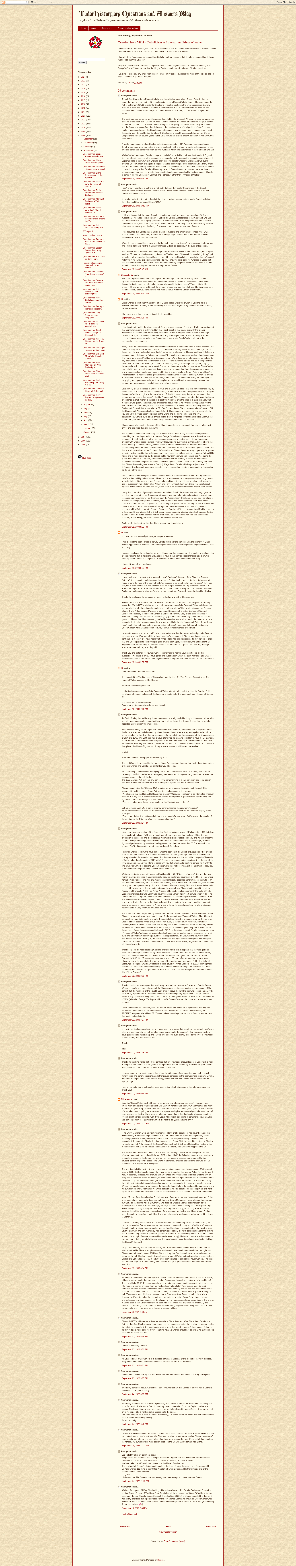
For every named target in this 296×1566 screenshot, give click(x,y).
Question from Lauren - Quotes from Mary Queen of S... (93, 250)
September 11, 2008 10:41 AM (135, 293)
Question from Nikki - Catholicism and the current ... (93, 300)
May (86, 416)
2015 (83, 108)
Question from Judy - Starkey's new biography (92, 315)
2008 (83, 135)
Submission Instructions (128, 28)
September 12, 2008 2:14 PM (135, 823)
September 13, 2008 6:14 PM (135, 1268)
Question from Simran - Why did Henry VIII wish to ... (93, 183)
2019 (83, 92)
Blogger (160, 1560)
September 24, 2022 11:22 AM (135, 1445)
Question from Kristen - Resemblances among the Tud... (94, 218)
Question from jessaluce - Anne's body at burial (94, 167)
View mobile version (168, 1532)
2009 (83, 131)
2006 (83, 441)
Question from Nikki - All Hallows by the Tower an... (94, 341)
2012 (83, 120)
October (87, 147)
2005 (83, 445)
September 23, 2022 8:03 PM (135, 1365)
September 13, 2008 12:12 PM (135, 1123)
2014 (83, 112)
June (86, 412)
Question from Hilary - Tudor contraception (93, 161)
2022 (83, 81)
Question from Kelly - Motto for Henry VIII (93, 226)
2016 (83, 104)
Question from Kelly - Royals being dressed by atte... (93, 397)
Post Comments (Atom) (174, 1541)
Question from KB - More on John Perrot (94, 257)
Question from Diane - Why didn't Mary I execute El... (92, 210)
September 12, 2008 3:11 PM (135, 976)
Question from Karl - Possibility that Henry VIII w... (93, 382)
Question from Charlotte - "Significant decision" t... (94, 274)
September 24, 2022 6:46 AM (135, 1424)
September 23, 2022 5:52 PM (135, 1349)
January (87, 432)
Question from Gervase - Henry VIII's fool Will (94, 389)
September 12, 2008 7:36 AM (135, 709)
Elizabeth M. (127, 275)
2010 (83, 127)
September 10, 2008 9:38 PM (135, 179)
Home (83, 28)
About (93, 28)
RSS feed (86, 458)
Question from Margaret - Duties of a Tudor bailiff (94, 201)
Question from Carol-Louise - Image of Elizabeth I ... (92, 332)
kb (122, 299)
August (87, 404)
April (86, 420)
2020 (83, 88)
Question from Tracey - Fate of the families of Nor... (94, 241)
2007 (83, 437)
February (88, 428)
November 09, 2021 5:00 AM (134, 1312)
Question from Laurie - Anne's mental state (93, 155)
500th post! (88, 231)
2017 (83, 100)
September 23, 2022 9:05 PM (135, 1378)
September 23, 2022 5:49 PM (135, 1336)
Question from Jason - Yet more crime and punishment (93, 282)
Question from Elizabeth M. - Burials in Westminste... (93, 323)
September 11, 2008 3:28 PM (135, 318)
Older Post (211, 1526)
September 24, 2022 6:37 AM (135, 1394)
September (89, 150)
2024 (83, 77)
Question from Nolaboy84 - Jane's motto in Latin (94, 348)
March (87, 424)
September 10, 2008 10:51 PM (135, 206)
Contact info (107, 28)
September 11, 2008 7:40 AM (135, 269)
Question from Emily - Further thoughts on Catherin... (93, 192)
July (86, 408)
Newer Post (125, 1526)
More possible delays (92, 235)
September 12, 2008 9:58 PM (135, 1093)
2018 (83, 96)
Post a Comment (129, 1514)
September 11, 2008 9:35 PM (135, 568)
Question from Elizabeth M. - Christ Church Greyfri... (93, 356)
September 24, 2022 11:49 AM (135, 1481)
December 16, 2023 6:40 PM (134, 1508)
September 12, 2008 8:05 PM (135, 1052)
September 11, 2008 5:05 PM (135, 527)
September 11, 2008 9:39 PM (135, 662)
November (88, 143)
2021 (83, 84)
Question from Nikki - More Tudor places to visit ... (93, 373)
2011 (83, 124)
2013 (83, 116)
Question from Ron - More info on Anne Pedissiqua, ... (92, 365)
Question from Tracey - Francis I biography (93, 307)
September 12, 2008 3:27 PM (135, 1020)
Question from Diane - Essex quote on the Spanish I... (93, 175)
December (88, 139)
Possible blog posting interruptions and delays (92, 265)
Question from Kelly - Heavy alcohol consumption (92, 291)
